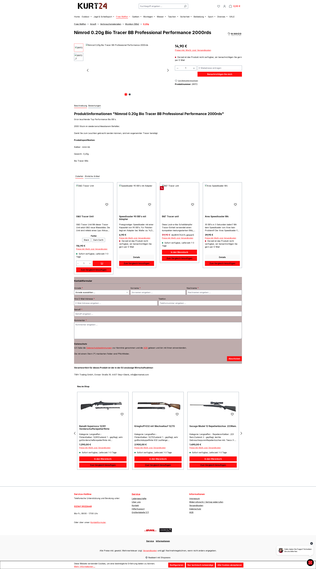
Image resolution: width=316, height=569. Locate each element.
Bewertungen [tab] (94, 105)
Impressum (194, 498)
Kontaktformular (98, 522)
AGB (145, 348)
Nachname (193, 288)
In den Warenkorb (179, 252)
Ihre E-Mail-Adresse (84, 299)
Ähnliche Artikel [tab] (92, 176)
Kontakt (135, 505)
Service (136, 494)
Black (86, 240)
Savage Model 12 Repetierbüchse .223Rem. (213, 426)
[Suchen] (185, 6)
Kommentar (80, 320)
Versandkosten (196, 505)
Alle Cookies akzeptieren (229, 565)
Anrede (78, 288)
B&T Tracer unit (170, 216)
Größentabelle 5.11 (140, 512)
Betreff (78, 309)
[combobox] (160, 6)
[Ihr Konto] (224, 6)
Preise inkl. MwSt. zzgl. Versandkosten (193, 50)
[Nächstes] (168, 70)
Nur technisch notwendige (200, 565)
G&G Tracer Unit (85, 216)
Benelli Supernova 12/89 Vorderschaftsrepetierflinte (94, 427)
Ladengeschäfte (139, 498)
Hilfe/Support (138, 509)
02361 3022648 (83, 506)
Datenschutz (195, 509)
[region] (122, 70)
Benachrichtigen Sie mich (219, 74)
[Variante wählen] (102, 263)
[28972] (128, 70)
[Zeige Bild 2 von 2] (130, 94)
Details (136, 257)
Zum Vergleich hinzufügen (94, 270)
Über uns (136, 502)
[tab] (80, 106)
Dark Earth (98, 240)
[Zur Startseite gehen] (92, 5)
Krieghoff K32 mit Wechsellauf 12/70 (154, 426)
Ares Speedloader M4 (217, 216)
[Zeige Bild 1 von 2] (126, 94)
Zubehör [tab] (79, 176)
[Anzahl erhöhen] (90, 263)
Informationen (163, 541)
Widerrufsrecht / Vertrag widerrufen (206, 502)
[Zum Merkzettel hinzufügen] (106, 204)
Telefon (162, 299)
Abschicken (234, 358)
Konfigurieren (176, 565)
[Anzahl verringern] (78, 263)
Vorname (135, 288)
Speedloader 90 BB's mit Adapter (132, 217)
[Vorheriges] (87, 70)
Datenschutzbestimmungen (99, 348)
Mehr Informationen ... (84, 566)
